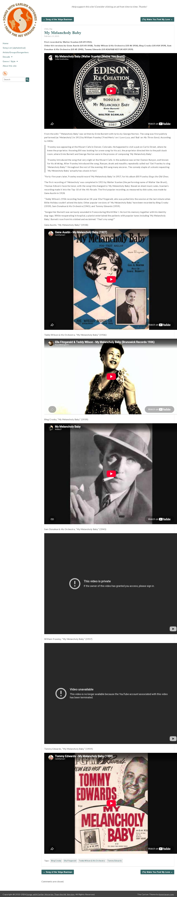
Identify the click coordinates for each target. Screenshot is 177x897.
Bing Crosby (56, 861)
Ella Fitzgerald (70, 861)
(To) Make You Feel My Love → (157, 19)
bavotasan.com (166, 894)
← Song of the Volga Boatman (57, 19)
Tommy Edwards (114, 861)
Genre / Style (9, 61)
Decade (6, 57)
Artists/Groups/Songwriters (16, 52)
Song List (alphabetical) (14, 48)
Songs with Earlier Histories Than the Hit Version (50, 894)
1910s (46, 29)
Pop (51, 29)
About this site (10, 66)
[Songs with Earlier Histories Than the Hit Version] (20, 22)
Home (5, 43)
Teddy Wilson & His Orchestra (92, 861)
